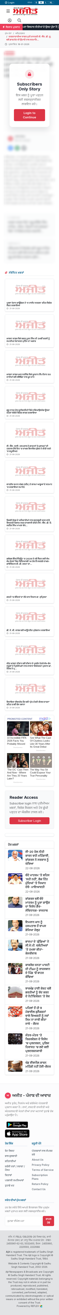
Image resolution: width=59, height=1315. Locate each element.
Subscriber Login (29, 820)
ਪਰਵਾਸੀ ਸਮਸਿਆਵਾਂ (14, 1180)
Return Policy (40, 1184)
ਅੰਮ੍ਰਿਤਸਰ (20, 33)
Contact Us (39, 1189)
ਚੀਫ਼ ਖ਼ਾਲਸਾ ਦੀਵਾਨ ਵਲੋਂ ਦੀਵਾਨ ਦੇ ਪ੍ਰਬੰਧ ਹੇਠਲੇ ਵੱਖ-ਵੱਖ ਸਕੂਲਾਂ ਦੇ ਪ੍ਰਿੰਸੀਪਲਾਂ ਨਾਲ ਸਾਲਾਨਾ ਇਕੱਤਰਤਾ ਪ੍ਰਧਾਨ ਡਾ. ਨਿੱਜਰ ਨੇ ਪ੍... (29, 666)
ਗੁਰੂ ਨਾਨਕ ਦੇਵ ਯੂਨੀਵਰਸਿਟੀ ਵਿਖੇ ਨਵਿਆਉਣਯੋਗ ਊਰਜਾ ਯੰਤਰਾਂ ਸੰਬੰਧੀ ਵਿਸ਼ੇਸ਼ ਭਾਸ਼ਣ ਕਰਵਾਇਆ (28, 411)
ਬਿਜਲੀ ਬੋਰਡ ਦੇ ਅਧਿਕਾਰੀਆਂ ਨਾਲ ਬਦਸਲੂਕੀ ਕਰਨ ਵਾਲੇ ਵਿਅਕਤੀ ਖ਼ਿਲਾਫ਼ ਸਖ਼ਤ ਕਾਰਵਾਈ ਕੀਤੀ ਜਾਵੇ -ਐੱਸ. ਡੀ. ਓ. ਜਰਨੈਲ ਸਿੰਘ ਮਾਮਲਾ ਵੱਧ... (29, 523)
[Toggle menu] (8, 11)
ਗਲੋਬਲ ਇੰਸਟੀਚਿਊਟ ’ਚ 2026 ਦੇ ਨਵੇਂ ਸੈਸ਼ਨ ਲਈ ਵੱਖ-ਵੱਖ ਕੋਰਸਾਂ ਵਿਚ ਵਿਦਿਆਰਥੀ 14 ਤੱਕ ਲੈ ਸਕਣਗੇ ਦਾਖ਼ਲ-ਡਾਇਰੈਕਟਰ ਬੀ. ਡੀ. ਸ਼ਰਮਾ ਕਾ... (28, 561)
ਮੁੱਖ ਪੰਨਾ (8, 33)
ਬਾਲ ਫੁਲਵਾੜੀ (11, 1156)
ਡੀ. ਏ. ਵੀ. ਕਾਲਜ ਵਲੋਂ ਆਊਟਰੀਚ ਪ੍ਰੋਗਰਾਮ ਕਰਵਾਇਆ (28, 630)
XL (51, 2)
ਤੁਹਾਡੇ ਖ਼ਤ (9, 1185)
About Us (37, 1159)
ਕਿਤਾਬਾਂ (8, 1175)
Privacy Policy (40, 1164)
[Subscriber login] (10, 20)
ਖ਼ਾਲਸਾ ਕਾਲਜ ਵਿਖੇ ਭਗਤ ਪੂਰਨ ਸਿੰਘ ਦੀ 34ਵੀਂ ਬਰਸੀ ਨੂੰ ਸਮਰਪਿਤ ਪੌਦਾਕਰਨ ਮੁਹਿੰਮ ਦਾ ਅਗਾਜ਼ (28, 339)
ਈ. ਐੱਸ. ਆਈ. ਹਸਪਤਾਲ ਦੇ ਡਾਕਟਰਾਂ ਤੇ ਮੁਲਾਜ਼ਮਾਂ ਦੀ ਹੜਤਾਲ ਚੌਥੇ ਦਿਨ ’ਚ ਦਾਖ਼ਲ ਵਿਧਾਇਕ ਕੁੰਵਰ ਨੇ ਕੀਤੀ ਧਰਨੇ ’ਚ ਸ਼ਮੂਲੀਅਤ (29, 448)
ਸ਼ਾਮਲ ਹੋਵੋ (48, 1220)
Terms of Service (43, 1169)
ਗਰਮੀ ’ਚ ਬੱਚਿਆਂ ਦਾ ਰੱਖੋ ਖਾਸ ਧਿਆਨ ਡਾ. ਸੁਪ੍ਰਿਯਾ (27, 597)
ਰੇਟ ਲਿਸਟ (9, 1150)
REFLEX (35, 1306)
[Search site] (19, 20)
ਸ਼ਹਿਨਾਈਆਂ (10, 1161)
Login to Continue (29, 115)
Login (11, 2)
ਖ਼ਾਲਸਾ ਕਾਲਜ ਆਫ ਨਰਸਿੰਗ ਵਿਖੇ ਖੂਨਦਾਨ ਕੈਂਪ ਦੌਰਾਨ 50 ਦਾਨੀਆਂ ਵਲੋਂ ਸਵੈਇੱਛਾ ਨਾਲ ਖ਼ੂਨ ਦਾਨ (29, 375)
